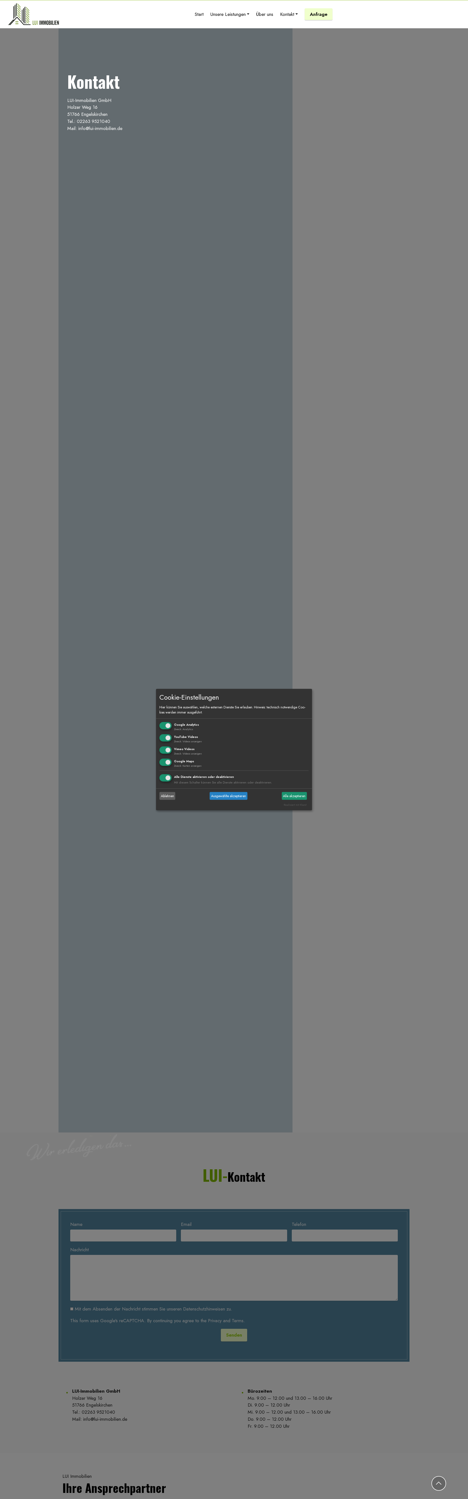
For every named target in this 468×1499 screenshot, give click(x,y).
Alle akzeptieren (294, 796)
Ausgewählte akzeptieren (228, 796)
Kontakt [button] (287, 14)
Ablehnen (167, 796)
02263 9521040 (93, 121)
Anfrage (318, 14)
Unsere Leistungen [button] (228, 14)
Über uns (264, 14)
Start (199, 14)
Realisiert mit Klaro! (295, 805)
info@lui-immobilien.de (100, 128)
